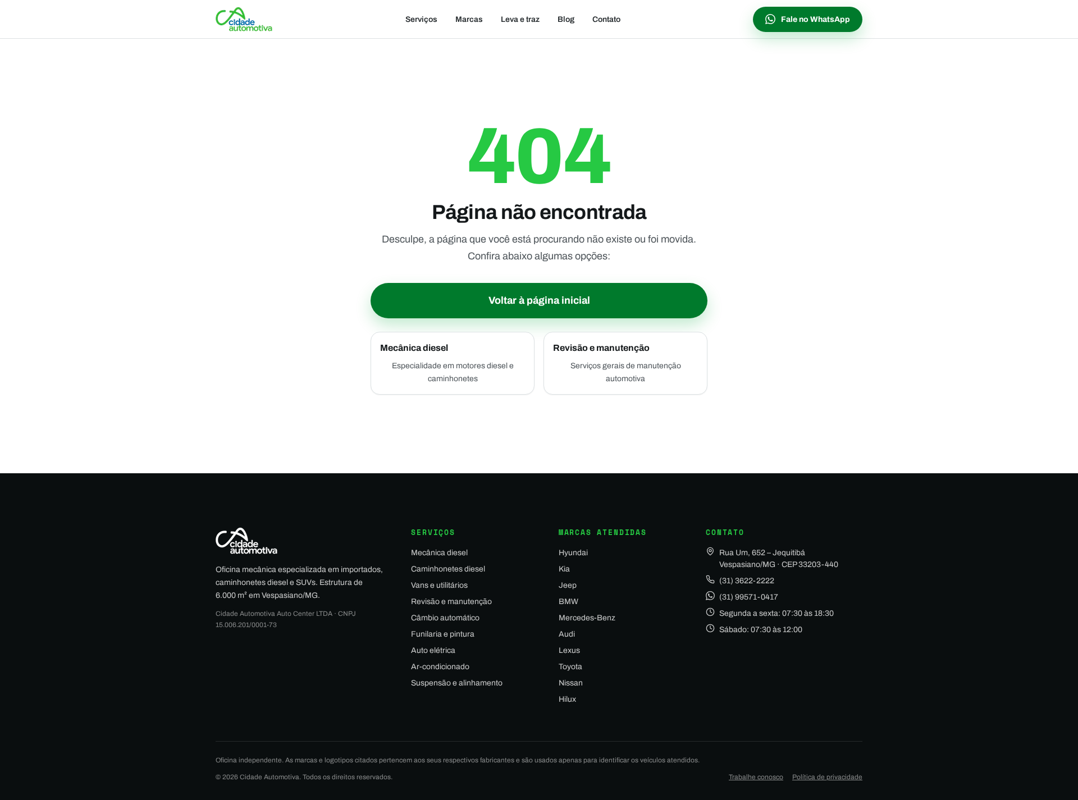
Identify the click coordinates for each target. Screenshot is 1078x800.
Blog (566, 19)
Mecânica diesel (439, 552)
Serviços (421, 19)
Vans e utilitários (439, 585)
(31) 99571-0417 (748, 597)
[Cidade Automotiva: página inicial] (244, 19)
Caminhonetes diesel (448, 569)
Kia (564, 569)
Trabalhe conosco (756, 777)
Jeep (568, 585)
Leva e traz (520, 19)
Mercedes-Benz (587, 618)
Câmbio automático (445, 618)
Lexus (569, 650)
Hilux (567, 699)
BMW (568, 601)
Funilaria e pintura (442, 634)
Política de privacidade (827, 777)
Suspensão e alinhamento (457, 683)
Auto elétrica (433, 650)
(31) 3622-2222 (746, 581)
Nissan (571, 683)
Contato (606, 19)
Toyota (570, 666)
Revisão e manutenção (451, 601)
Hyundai (573, 552)
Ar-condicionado (440, 666)
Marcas (469, 19)
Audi (567, 634)
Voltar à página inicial (539, 300)
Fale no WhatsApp (815, 19)
